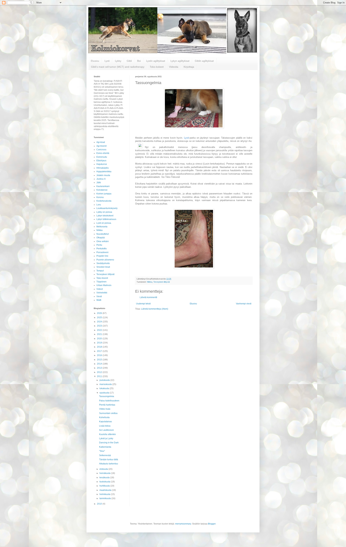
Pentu (99, 245)
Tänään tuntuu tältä (108, 459)
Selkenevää (105, 455)
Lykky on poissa (104, 212)
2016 (100, 355)
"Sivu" (102, 451)
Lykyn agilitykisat (179, 60)
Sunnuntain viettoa (108, 413)
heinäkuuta (105, 473)
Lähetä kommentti (148, 297)
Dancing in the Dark (109, 442)
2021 (100, 334)
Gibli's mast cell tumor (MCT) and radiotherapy (117, 66)
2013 (100, 368)
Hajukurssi (101, 164)
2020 (100, 338)
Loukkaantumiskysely (106, 208)
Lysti (107, 60)
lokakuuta (104, 388)
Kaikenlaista (105, 447)
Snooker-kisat (103, 267)
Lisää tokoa (104, 426)
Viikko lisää (104, 409)
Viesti (99, 296)
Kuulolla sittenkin (107, 434)
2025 (100, 317)
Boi (139, 60)
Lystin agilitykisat (155, 60)
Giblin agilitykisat (204, 60)
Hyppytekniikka (103, 171)
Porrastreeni (102, 252)
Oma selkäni (102, 241)
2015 (100, 359)
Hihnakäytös (102, 168)
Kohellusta (104, 417)
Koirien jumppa (103, 193)
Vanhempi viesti (243, 303)
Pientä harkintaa (107, 405)
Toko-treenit (102, 278)
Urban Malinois (103, 285)
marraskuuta (105, 384)
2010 (100, 504)
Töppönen (101, 281)
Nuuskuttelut (102, 234)
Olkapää (100, 237)
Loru (98, 204)
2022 (100, 330)
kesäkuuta (104, 477)
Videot (99, 289)
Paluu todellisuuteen (109, 400)
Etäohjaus (101, 160)
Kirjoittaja (189, 66)
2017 (100, 351)
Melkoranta (101, 226)
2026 (100, 313)
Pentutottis (101, 248)
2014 (100, 364)
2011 (100, 376)
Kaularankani (103, 186)
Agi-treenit (101, 146)
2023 (100, 326)
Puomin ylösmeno (105, 259)
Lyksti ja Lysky (106, 438)
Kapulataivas (105, 421)
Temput (100, 270)
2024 (100, 321)
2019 (100, 342)
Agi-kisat (100, 142)
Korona (100, 197)
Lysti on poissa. (104, 223)
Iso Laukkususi (106, 430)
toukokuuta (105, 481)
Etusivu (95, 60)
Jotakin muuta (103, 175)
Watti (98, 300)
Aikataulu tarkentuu (108, 463)
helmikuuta (105, 494)
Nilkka (149, 282)
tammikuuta (105, 498)
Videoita (173, 66)
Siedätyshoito (103, 263)
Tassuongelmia (106, 396)
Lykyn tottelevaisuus (106, 219)
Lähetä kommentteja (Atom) (154, 309)
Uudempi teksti (143, 303)
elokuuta (103, 469)
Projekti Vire (102, 256)
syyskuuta (104, 392)
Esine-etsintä (102, 153)
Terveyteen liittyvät (161, 282)
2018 (100, 347)
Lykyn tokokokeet (104, 215)
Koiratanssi (101, 190)
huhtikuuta (104, 486)
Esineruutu (101, 157)
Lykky (118, 60)
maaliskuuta (105, 490)
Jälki (98, 182)
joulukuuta (104, 380)
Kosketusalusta (103, 201)
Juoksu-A (101, 179)
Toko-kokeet (157, 66)
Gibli (129, 60)
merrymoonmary (183, 524)
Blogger (212, 524)
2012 (100, 372)
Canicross (101, 149)
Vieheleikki (101, 292)
